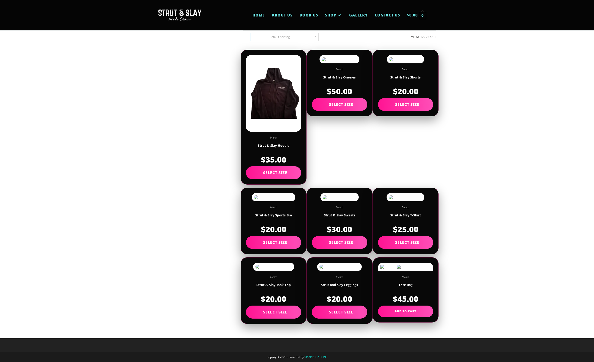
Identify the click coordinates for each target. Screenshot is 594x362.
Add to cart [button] (405, 311)
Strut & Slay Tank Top (273, 285)
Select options (273, 172)
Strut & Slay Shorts (405, 77)
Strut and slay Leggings (339, 285)
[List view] (257, 37)
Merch (273, 138)
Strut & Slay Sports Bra (273, 215)
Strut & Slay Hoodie (273, 145)
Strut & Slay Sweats (339, 215)
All (434, 37)
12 (422, 37)
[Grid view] (247, 37)
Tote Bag (406, 285)
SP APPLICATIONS (315, 357)
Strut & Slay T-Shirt (405, 215)
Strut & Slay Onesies (339, 77)
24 (427, 37)
